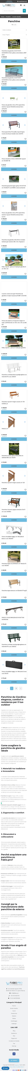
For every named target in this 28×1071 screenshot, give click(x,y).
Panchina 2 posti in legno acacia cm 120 (13, 482)
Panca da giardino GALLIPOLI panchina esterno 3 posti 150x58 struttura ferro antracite (13, 106)
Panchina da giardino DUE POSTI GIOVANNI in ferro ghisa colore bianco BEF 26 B (14, 52)
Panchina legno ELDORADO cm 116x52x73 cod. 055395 (14, 564)
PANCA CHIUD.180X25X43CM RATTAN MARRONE (13, 618)
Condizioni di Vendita (14, 1041)
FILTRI (14, 24)
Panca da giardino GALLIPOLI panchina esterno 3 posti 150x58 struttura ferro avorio (13, 214)
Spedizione (14, 1033)
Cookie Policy (20, 1066)
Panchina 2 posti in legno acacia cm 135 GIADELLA (13, 402)
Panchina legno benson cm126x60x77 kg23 (14, 590)
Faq (14, 1043)
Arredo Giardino (16, 16)
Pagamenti (14, 1038)
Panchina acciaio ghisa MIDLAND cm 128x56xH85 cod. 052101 (12, 456)
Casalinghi (14, 1023)
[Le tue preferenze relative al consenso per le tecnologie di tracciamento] (1, 803)
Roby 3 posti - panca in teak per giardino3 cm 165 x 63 (14, 267)
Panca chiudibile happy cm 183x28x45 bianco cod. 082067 (13, 537)
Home (2, 16)
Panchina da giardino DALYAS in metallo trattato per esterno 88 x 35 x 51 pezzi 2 (13, 240)
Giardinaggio (14, 1021)
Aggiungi (14, 61)
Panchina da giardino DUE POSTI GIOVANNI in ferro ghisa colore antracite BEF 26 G (13, 79)
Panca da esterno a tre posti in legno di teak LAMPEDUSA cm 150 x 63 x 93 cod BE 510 (14, 322)
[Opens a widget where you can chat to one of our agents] (5, 1068)
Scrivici (14, 1060)
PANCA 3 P (5, 428)
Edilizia (14, 1018)
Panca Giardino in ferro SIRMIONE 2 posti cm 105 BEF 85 (14, 159)
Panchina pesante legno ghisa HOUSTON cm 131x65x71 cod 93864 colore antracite (14, 186)
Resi (14, 1036)
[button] (3, 98)
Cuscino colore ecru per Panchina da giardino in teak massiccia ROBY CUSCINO (14, 294)
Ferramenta (14, 1013)
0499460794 (9, 2)
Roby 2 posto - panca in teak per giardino (14, 347)
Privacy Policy (12, 1066)
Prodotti (8, 16)
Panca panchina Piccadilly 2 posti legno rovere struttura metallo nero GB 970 (13, 132)
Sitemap (14, 1046)
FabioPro (17, 1065)
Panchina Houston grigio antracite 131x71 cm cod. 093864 (13, 510)
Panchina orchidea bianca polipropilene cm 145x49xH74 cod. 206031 (14, 375)
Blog (14, 1030)
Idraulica (14, 1016)
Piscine (14, 1005)
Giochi (14, 1011)
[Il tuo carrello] (20, 5)
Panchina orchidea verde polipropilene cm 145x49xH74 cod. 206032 (14, 645)
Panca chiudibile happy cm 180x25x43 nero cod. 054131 (14, 672)
